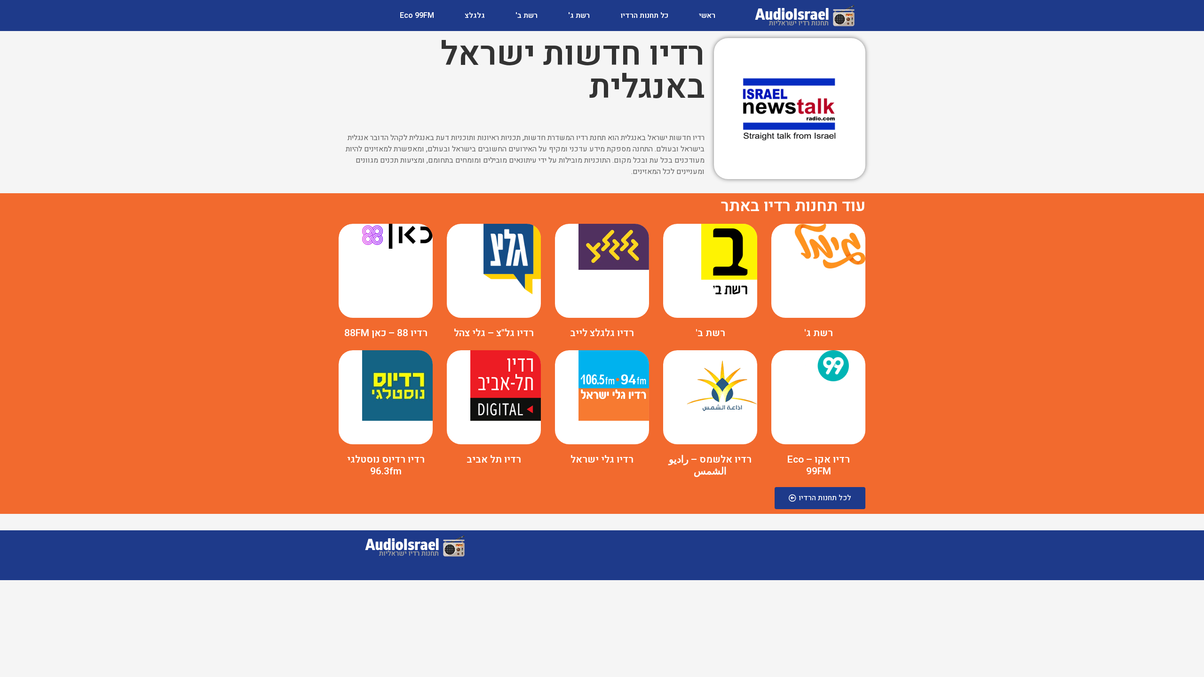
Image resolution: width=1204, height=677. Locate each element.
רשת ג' (579, 15)
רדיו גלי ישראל (602, 459)
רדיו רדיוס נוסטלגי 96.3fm (386, 465)
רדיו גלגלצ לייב (602, 333)
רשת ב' (526, 15)
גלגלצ (475, 15)
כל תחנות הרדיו (644, 15)
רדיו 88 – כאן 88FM (386, 333)
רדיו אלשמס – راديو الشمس (710, 465)
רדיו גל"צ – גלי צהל (494, 333)
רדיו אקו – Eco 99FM (818, 465)
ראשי (707, 15)
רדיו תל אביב (494, 459)
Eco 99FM (417, 15)
